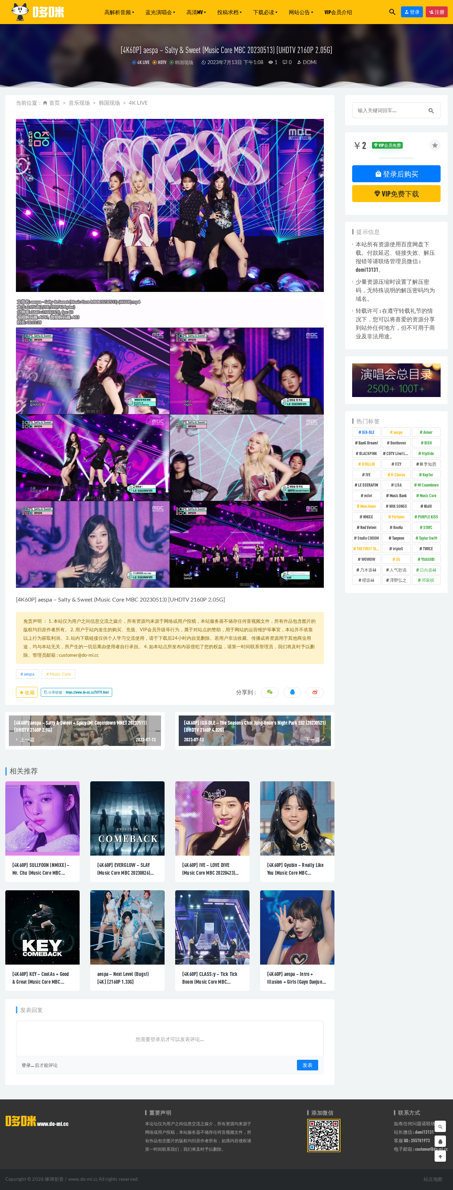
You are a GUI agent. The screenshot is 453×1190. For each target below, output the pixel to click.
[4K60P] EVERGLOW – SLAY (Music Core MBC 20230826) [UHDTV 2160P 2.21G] (123, 873)
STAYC (427, 527)
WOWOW (368, 559)
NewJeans (368, 506)
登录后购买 (400, 173)
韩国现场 (184, 62)
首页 (54, 103)
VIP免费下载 (400, 193)
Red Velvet (368, 527)
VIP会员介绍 (338, 12)
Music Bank (398, 495)
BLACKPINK (368, 453)
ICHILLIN (368, 463)
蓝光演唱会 (158, 12)
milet (368, 495)
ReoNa (398, 527)
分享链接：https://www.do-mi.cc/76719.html (78, 692)
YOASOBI (428, 559)
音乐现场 (79, 103)
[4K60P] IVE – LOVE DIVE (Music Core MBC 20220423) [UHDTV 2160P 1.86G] (208, 873)
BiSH (428, 442)
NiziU (428, 506)
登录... (28, 1065)
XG (398, 559)
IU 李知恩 (428, 463)
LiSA (398, 484)
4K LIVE (143, 62)
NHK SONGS (398, 506)
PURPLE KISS (428, 516)
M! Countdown (428, 484)
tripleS (398, 548)
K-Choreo (398, 474)
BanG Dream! (368, 442)
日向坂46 (428, 569)
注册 (439, 12)
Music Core (110, 600)
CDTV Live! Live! (398, 453)
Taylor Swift (428, 537)
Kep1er (428, 474)
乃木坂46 (368, 569)
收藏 (29, 692)
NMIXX (368, 516)
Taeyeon (398, 537)
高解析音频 (117, 12)
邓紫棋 (428, 579)
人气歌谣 (398, 569)
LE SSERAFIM (368, 484)
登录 (414, 12)
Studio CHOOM (368, 537)
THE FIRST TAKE (368, 548)
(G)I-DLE (368, 432)
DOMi (309, 62)
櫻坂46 (368, 579)
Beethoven (398, 442)
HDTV (162, 62)
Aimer (427, 432)
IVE (368, 474)
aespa (45, 600)
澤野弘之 (398, 579)
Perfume (398, 516)
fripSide (428, 453)
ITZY (398, 463)
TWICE (428, 548)
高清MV (195, 12)
